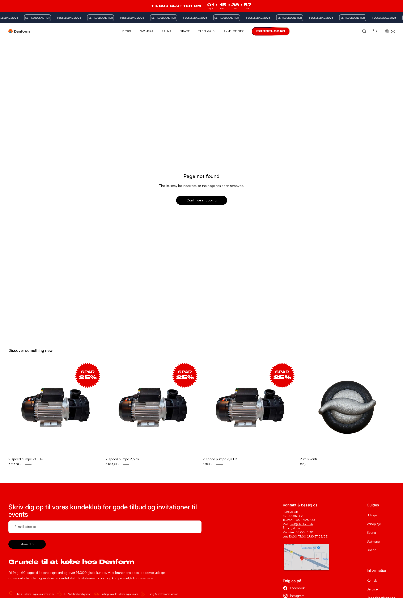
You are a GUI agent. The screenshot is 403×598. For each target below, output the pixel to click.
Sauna (371, 532)
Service (372, 589)
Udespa (372, 515)
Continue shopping (202, 200)
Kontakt (372, 580)
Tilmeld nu (27, 544)
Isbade (371, 550)
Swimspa (373, 541)
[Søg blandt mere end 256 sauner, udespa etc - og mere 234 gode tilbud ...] (364, 31)
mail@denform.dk (301, 524)
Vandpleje (374, 524)
